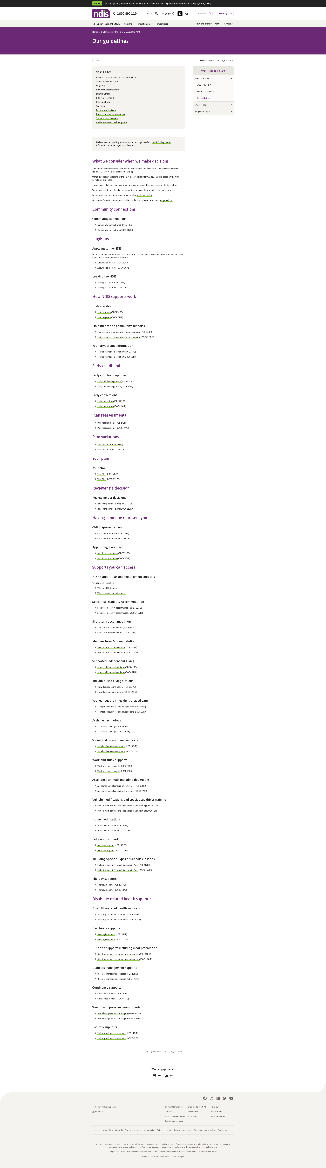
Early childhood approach (109, 381)
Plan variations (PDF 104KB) (110, 444)
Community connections (107, 81)
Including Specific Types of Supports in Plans (117, 865)
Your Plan (101, 474)
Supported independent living (111, 667)
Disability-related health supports (111, 122)
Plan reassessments (105, 98)
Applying (128, 24)
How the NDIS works (205, 91)
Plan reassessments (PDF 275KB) (112, 423)
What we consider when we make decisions (116, 77)
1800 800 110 (127, 13)
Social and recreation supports (111, 746)
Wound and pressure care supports (113, 1013)
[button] (231, 78)
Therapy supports (105, 885)
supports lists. (166, 200)
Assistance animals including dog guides (115, 786)
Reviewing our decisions (108, 504)
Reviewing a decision (106, 110)
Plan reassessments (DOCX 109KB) (113, 428)
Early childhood (103, 94)
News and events (203, 24)
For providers (162, 24)
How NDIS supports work (107, 90)
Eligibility (100, 85)
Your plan (100, 106)
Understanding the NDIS (108, 24)
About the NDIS (133, 32)
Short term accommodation (110, 627)
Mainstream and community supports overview (118, 332)
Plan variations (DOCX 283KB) (111, 449)
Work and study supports (108, 766)
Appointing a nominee (107, 553)
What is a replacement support (111, 593)
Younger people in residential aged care (115, 707)
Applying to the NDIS (107, 263)
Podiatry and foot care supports (111, 1033)
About (218, 24)
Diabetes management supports (112, 974)
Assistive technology (106, 726)
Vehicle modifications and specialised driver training (121, 806)
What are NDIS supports (108, 588)
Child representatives (107, 533)
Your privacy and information (110, 352)
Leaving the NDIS (105, 282)
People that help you (203, 111)
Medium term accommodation (111, 647)
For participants (144, 24)
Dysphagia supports (106, 934)
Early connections (105, 401)
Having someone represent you (110, 114)
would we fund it (144, 195)
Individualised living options (110, 687)
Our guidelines (203, 98)
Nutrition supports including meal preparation (118, 954)
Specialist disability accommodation (114, 608)
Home (95, 32)
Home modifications (106, 825)
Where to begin (201, 105)
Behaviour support (105, 845)
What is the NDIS (204, 85)
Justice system (104, 312)
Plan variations (103, 102)
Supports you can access (107, 118)
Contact (228, 24)
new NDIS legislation (165, 3)
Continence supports (106, 993)
